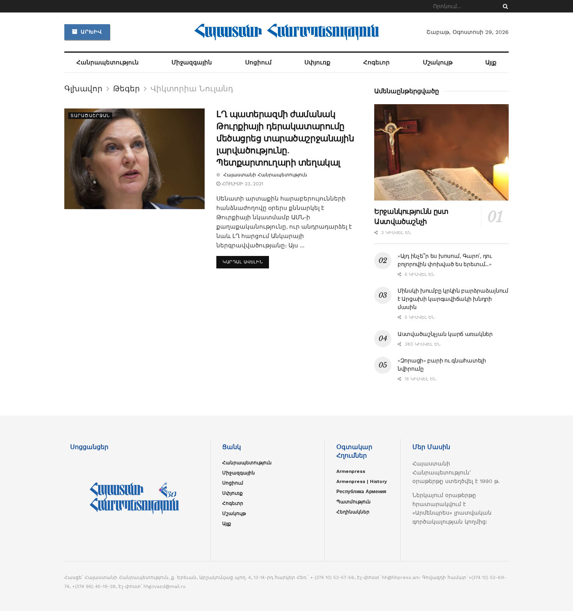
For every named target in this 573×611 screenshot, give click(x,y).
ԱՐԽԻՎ (90, 32)
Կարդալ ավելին (243, 262)
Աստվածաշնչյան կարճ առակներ (445, 333)
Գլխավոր (83, 88)
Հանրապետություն (107, 62)
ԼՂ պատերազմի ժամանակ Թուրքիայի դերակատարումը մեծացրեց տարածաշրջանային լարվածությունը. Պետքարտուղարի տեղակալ (285, 138)
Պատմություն (353, 501)
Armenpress (350, 471)
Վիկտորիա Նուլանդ (191, 88)
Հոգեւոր (376, 62)
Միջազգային (192, 62)
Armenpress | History (361, 481)
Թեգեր (126, 88)
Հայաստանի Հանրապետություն (264, 175)
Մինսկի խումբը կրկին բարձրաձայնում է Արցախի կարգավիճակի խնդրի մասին (453, 299)
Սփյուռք (317, 62)
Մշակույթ (438, 62)
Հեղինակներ (353, 512)
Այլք (491, 62)
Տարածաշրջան (90, 115)
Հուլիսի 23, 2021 (241, 183)
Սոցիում (258, 62)
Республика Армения (361, 491)
